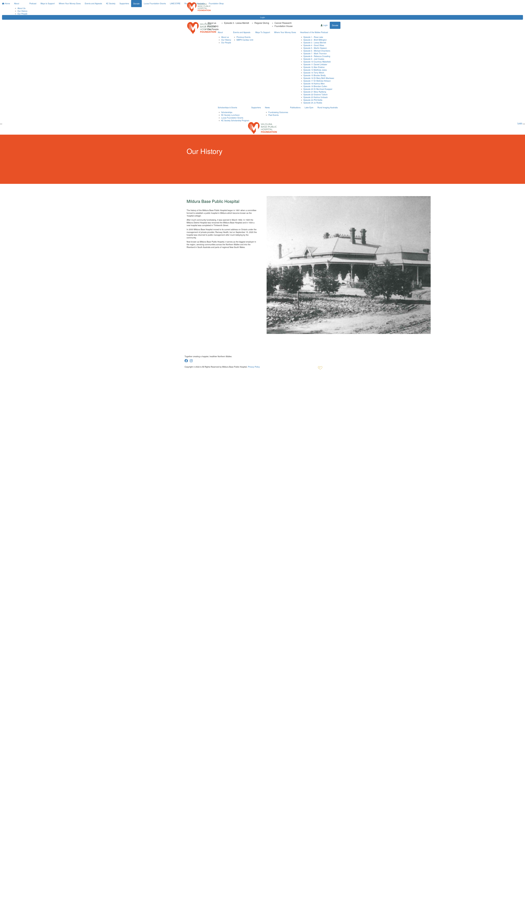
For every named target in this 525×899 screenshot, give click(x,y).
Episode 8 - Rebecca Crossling (317, 56)
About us (212, 22)
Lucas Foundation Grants (232, 117)
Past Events (273, 115)
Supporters (256, 107)
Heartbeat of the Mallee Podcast (314, 32)
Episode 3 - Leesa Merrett (236, 22)
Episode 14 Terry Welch (314, 72)
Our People (213, 29)
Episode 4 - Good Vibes (314, 45)
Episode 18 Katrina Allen (314, 83)
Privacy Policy (254, 366)
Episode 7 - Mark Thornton (315, 53)
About (206, 18)
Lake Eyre (309, 107)
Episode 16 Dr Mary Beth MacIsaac (319, 78)
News (267, 107)
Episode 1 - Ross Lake (313, 37)
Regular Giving (261, 22)
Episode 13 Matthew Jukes (315, 69)
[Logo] (199, 7)
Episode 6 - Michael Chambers (317, 50)
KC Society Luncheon (230, 115)
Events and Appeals (318, 18)
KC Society (335, 18)
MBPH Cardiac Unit (245, 39)
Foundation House (284, 26)
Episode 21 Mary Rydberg (315, 91)
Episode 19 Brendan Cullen (315, 86)
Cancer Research (283, 22)
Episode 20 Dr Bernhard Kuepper (318, 89)
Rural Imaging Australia (327, 107)
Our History (213, 26)
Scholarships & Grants (227, 107)
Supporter (301, 18)
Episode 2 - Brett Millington (315, 39)
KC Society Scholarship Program (235, 120)
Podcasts (225, 18)
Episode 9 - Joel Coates (314, 59)
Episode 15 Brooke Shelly (315, 75)
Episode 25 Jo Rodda (313, 102)
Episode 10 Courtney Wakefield (317, 61)
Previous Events (243, 37)
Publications (295, 107)
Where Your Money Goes (282, 18)
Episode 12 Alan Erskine (314, 67)
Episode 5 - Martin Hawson (315, 48)
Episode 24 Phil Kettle (313, 100)
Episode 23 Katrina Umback (316, 97)
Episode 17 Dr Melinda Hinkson (317, 80)
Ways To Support (258, 18)
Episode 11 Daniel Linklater (315, 64)
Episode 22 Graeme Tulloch (316, 94)
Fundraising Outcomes (278, 112)
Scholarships (226, 112)
